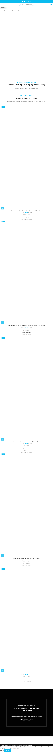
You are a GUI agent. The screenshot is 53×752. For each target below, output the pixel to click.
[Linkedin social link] (28, 1)
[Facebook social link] (22, 1)
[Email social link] (24, 1)
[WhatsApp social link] (30, 1)
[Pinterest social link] (26, 1)
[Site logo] (26, 4)
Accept (7, 750)
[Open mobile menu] (1, 4)
